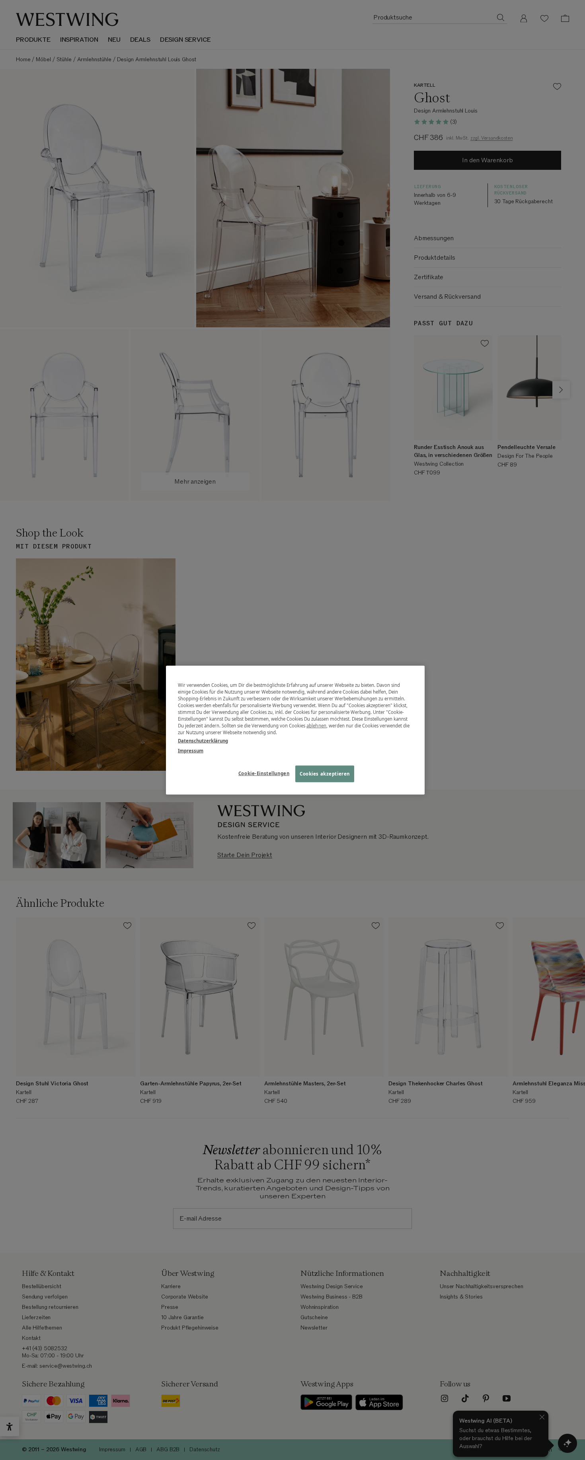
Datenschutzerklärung (203, 741)
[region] (295, 730)
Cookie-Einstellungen (263, 773)
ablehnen (316, 726)
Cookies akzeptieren (325, 774)
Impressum (190, 751)
